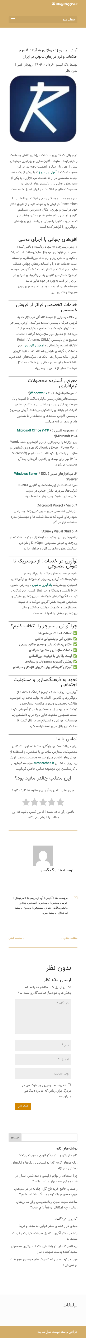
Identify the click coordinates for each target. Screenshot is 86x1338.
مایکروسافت (60, 908)
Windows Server (26, 474)
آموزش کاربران (34, 345)
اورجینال (19, 898)
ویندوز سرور (49, 913)
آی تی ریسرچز (35, 898)
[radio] (60, 803)
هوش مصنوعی (62, 566)
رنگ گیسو (62, 64)
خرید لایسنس (59, 903)
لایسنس (44, 903)
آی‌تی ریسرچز (48, 172)
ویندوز (27, 908)
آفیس (49, 898)
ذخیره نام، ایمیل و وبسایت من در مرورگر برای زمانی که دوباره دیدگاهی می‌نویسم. (46, 1091)
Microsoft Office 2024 (33, 430)
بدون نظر (71, 71)
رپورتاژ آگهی (25, 64)
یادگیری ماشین (42, 585)
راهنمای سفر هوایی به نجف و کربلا (42, 1226)
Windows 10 (38, 393)
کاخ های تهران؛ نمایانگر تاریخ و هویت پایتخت (47, 1155)
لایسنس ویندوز (28, 903)
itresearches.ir (43, 763)
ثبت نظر (23, 1106)
